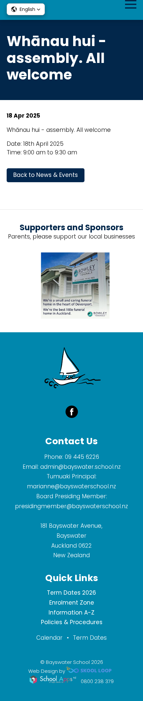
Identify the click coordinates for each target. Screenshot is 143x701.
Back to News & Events (45, 175)
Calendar (49, 638)
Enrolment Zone (71, 603)
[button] (26, 9)
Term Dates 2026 (71, 593)
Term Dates (90, 638)
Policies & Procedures (71, 622)
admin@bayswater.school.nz (80, 467)
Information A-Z (71, 613)
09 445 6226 (82, 457)
